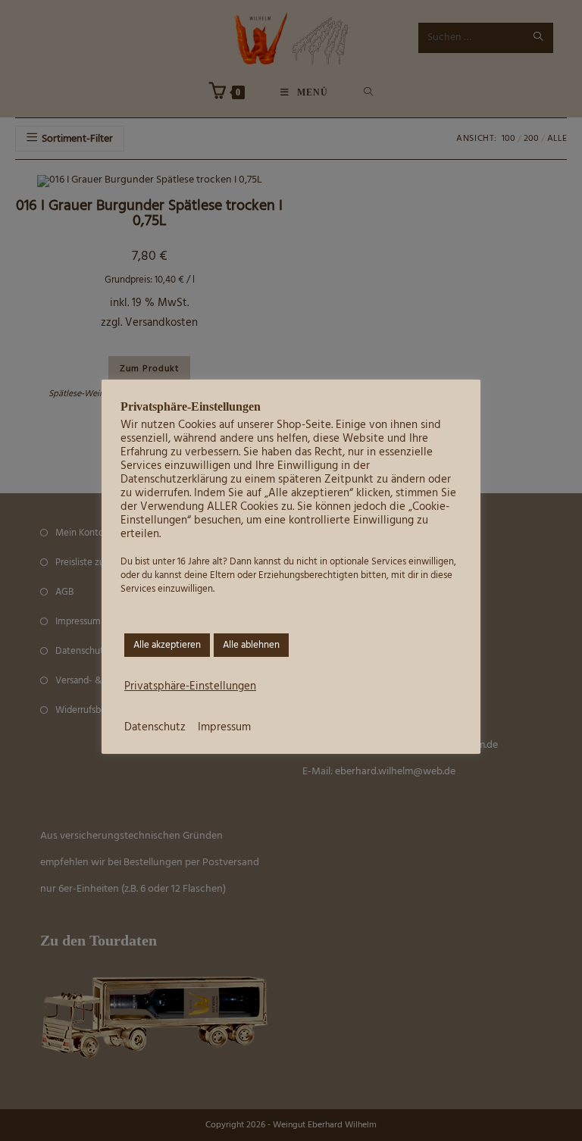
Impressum (224, 727)
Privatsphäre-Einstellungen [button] (190, 687)
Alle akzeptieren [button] (167, 645)
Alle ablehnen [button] (251, 645)
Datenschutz (155, 727)
